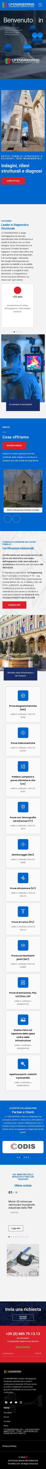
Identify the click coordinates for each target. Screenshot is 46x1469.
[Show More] (23, 488)
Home (6, 1407)
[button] (14, 331)
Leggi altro (15, 1228)
